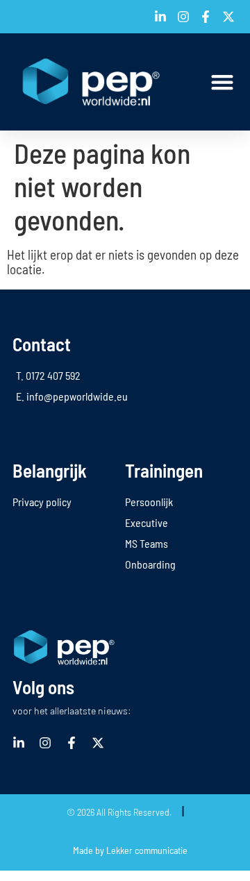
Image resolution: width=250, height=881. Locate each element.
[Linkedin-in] (18, 743)
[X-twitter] (98, 743)
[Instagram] (45, 743)
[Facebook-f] (71, 743)
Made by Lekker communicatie (130, 850)
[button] (222, 82)
